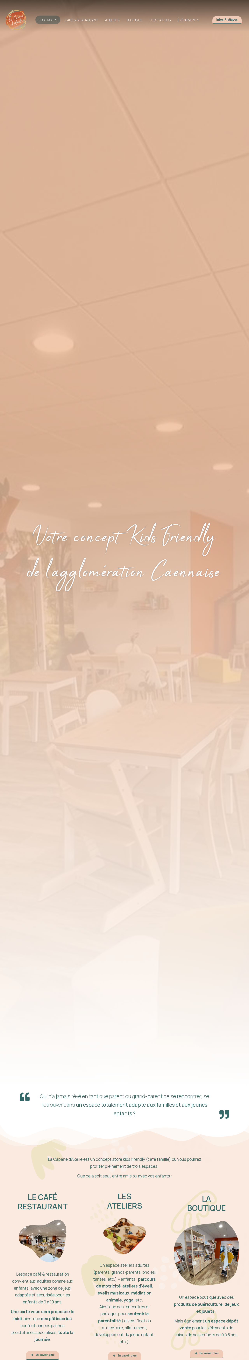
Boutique (134, 19)
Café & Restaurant (81, 19)
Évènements (188, 19)
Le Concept (48, 19)
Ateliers (112, 19)
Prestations (160, 19)
